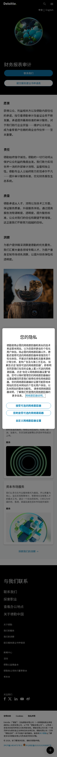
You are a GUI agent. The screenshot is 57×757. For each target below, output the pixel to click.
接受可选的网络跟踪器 (28, 405)
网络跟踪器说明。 (35, 395)
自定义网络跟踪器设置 (28, 420)
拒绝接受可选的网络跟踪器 (28, 413)
